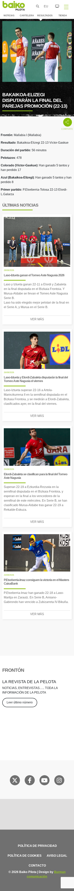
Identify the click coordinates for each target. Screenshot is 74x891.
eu (45, 6)
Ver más (37, 319)
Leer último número (20, 702)
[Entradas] (54, 6)
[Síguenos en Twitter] (15, 781)
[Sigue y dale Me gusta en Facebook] (29, 781)
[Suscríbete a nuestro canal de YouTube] (44, 781)
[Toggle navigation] (66, 7)
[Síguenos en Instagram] (59, 781)
